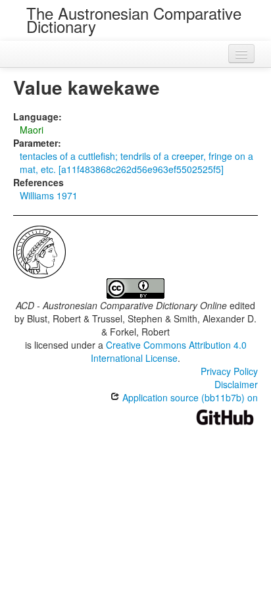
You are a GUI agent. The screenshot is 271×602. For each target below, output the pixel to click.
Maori (31, 129)
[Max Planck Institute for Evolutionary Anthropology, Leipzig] (39, 250)
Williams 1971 (49, 195)
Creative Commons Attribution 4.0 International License (169, 351)
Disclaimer (236, 384)
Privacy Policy (229, 371)
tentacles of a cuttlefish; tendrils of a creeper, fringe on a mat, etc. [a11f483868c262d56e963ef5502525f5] (136, 162)
